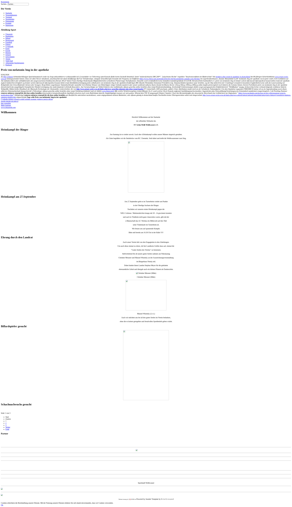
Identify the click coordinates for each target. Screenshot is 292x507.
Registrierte (5, 2)
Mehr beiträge (6, 105)
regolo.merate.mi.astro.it (9, 101)
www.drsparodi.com (8, 107)
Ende (7, 429)
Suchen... (4, 4)
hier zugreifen (6, 103)
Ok (2, 505)
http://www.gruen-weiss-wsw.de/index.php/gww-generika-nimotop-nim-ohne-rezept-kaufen (109, 89)
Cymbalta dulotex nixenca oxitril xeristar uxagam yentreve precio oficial (27, 99)
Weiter (7, 427)
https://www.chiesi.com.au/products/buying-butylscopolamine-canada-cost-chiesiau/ (169, 79)
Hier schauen (8, 77)
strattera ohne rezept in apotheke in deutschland (233, 77)
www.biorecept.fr (108, 91)
